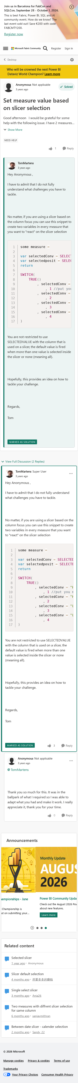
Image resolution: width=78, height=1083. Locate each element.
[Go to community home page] (26, 48)
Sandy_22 (38, 1032)
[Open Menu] (72, 60)
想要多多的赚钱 (42, 979)
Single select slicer (24, 990)
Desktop (11, 59)
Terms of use (62, 1060)
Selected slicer (21, 958)
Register (56, 48)
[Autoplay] (32, 928)
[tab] (37, 928)
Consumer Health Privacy (57, 1074)
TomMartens (26, 163)
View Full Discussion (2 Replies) (25, 461)
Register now (13, 34)
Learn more (52, 74)
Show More (15, 130)
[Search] (45, 48)
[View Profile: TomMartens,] (11, 165)
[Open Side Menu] (5, 48)
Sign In (69, 48)
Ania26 (36, 996)
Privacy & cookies (39, 1060)
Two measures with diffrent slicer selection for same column (42, 1008)
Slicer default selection (27, 974)
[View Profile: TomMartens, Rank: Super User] (9, 473)
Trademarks (10, 1068)
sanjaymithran (41, 1016)
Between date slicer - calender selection (39, 1026)
